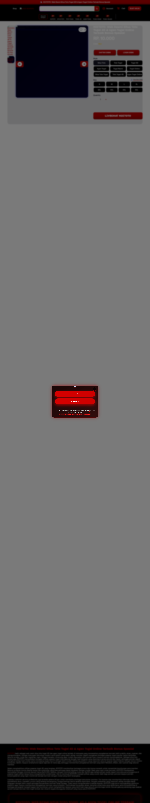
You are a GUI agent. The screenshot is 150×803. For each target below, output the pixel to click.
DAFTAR (75, 401)
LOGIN (75, 394)
